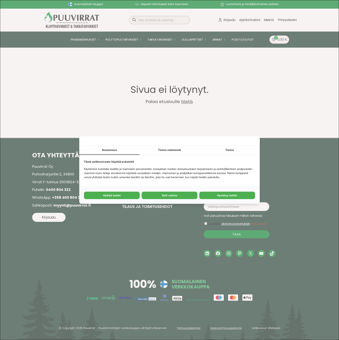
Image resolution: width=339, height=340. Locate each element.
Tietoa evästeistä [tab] (169, 149)
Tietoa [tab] (229, 149)
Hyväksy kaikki (227, 195)
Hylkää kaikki (112, 195)
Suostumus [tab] (109, 149)
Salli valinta (169, 195)
